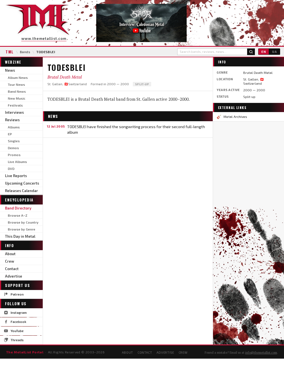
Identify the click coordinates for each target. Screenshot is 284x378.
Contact (12, 268)
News (10, 70)
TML (10, 52)
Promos (14, 155)
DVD (11, 168)
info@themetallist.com (261, 352)
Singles (14, 141)
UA (274, 51)
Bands (25, 52)
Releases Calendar (21, 190)
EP (10, 134)
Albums (14, 127)
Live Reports (16, 176)
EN (263, 51)
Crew (9, 261)
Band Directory (18, 208)
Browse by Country (23, 222)
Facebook (18, 321)
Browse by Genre (21, 229)
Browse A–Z (17, 215)
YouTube (17, 331)
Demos (13, 148)
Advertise (13, 276)
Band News (17, 91)
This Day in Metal (20, 236)
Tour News (16, 84)
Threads (17, 340)
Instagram (19, 312)
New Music (16, 98)
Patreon (17, 294)
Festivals (15, 105)
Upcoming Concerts (22, 183)
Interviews (14, 112)
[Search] (251, 51)
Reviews (12, 120)
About (10, 254)
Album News (18, 77)
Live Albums (17, 162)
